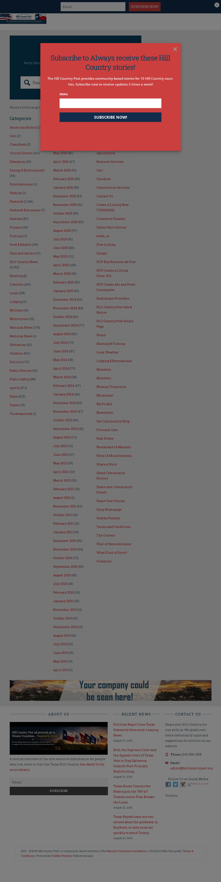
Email (64, 94)
